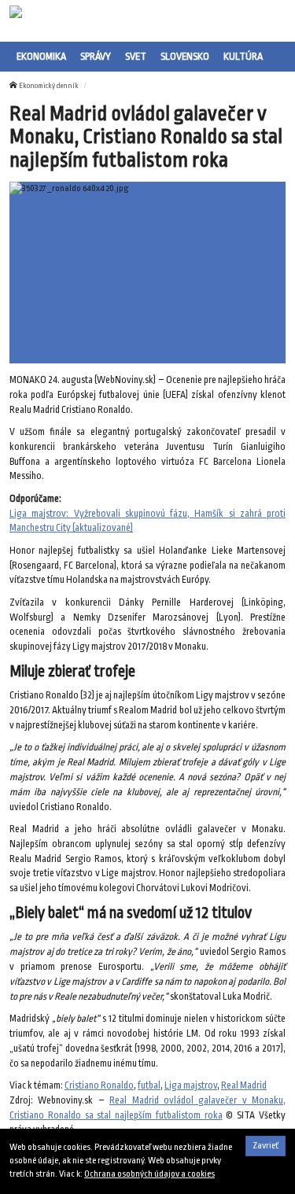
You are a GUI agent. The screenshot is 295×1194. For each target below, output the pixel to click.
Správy (95, 56)
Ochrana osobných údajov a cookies (149, 1174)
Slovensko (184, 56)
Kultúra (243, 56)
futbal (149, 1085)
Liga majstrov (190, 1085)
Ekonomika (41, 56)
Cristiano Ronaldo (99, 1085)
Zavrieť (265, 1146)
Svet (135, 56)
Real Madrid (244, 1085)
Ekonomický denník (49, 86)
